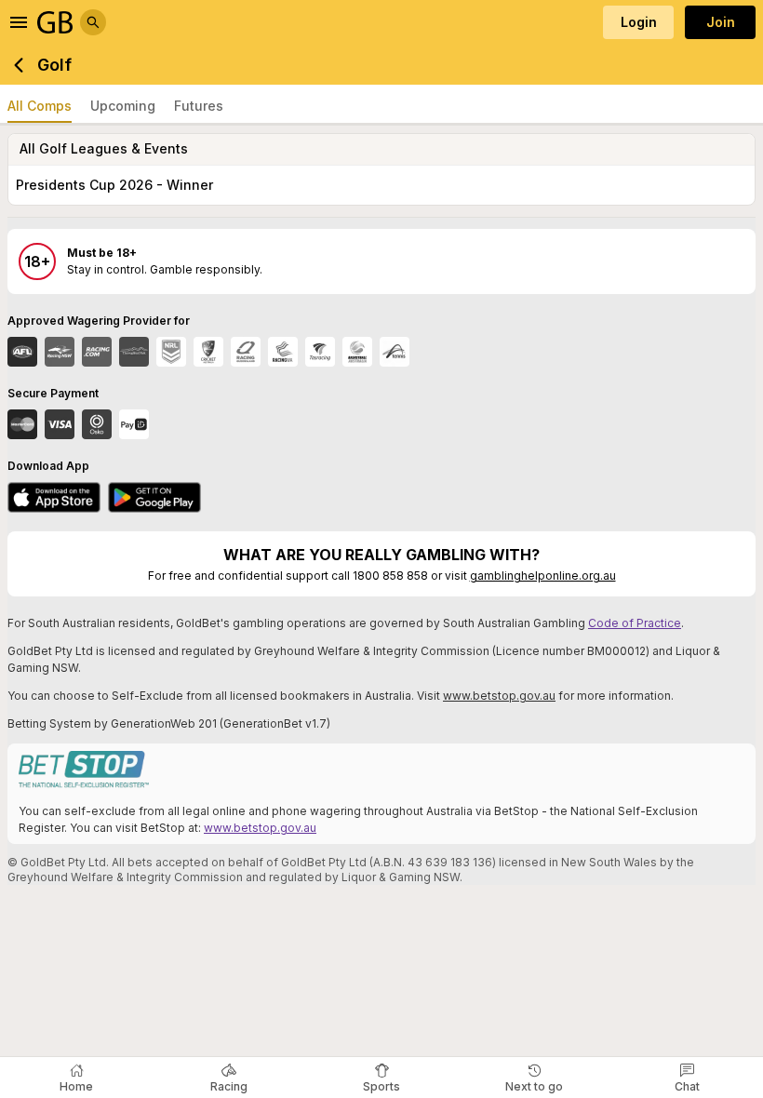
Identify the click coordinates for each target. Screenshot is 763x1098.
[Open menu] (18, 22)
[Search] (93, 22)
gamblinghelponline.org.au (543, 575)
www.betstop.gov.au (499, 696)
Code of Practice (634, 623)
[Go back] (18, 65)
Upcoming (122, 106)
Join (720, 22)
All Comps (39, 106)
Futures (198, 106)
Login (639, 22)
